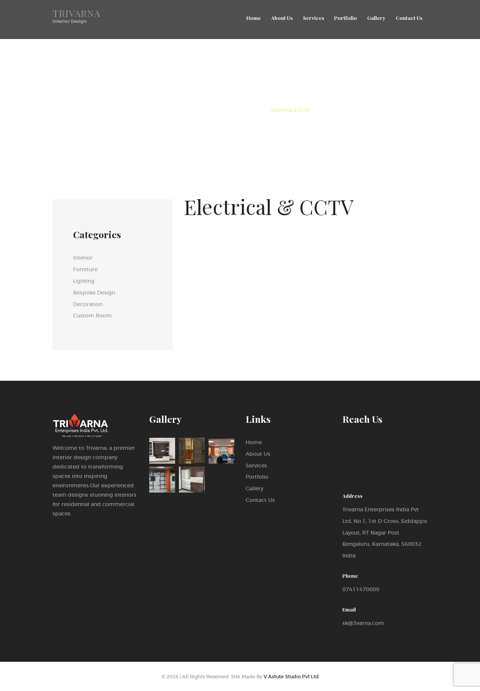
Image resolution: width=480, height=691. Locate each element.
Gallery (254, 488)
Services (256, 465)
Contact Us (260, 500)
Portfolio (257, 476)
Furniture (85, 269)
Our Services (246, 110)
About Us (258, 454)
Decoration (87, 304)
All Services (208, 110)
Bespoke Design (94, 292)
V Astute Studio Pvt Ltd (291, 676)
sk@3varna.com (363, 623)
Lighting (83, 281)
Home (177, 110)
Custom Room (92, 315)
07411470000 (361, 589)
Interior (83, 257)
